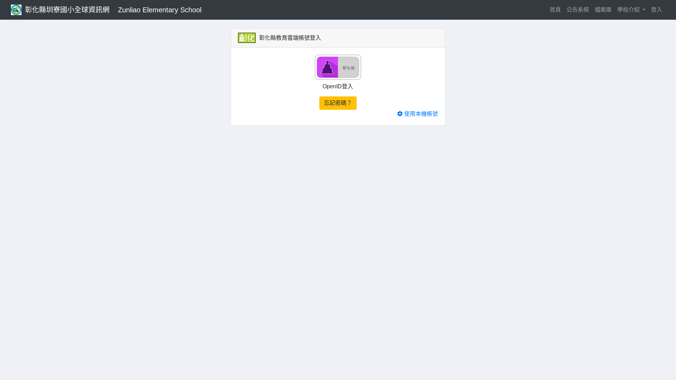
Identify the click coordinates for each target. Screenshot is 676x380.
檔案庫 (603, 10)
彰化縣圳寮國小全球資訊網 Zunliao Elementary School (113, 10)
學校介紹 (629, 10)
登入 (656, 10)
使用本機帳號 (420, 114)
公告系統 (578, 10)
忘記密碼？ (338, 103)
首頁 (557, 9)
